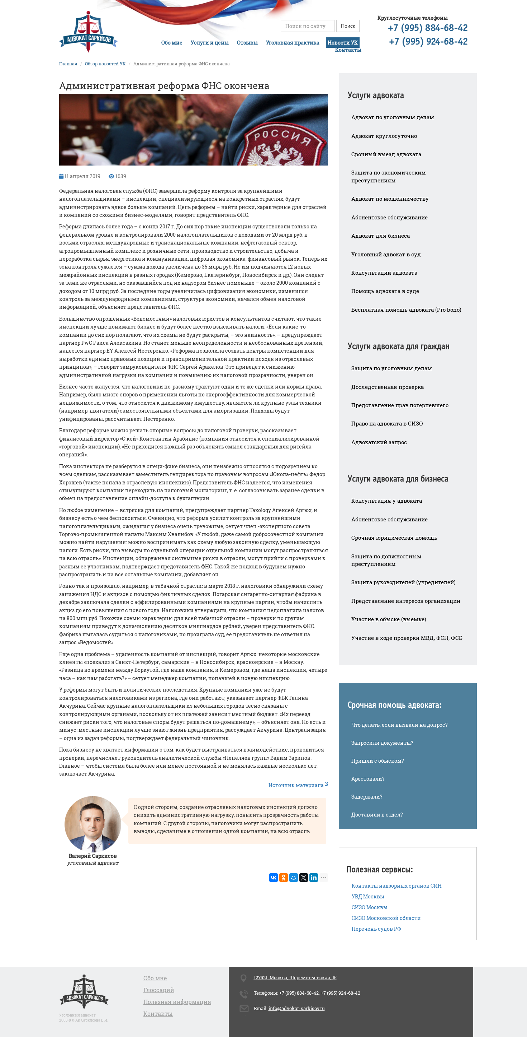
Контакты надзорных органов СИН (397, 885)
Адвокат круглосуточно (384, 135)
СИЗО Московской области (386, 918)
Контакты (348, 49)
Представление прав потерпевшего (399, 405)
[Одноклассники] (283, 877)
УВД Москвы (368, 896)
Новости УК (343, 42)
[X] (303, 877)
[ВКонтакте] (273, 877)
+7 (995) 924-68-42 (428, 42)
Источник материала (297, 785)
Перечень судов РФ (376, 928)
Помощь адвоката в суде (385, 290)
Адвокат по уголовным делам (392, 117)
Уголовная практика (292, 42)
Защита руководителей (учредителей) (403, 582)
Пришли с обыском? (377, 760)
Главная (68, 63)
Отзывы (247, 42)
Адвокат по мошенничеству (390, 198)
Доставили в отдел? (377, 814)
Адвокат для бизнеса (380, 235)
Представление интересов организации (405, 600)
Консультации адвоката (384, 272)
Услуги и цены (210, 42)
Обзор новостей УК (105, 63)
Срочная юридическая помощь (394, 537)
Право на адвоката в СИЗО (387, 423)
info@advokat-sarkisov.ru (297, 1008)
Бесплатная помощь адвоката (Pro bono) (406, 309)
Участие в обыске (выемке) (388, 619)
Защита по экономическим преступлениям (388, 176)
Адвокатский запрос (379, 442)
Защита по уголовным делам (391, 368)
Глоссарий (158, 990)
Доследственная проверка (387, 386)
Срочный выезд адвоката (386, 154)
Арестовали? (368, 778)
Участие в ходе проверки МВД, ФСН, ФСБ (406, 637)
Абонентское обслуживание (389, 217)
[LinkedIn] (313, 877)
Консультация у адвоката (386, 500)
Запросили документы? (382, 742)
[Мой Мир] (293, 877)
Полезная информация (177, 1001)
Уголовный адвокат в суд (386, 254)
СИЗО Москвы (370, 907)
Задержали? (367, 796)
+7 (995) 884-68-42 (428, 28)
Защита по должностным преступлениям (386, 560)
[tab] (407, 90)
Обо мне (171, 42)
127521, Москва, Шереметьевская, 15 (295, 977)
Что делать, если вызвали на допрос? (399, 724)
